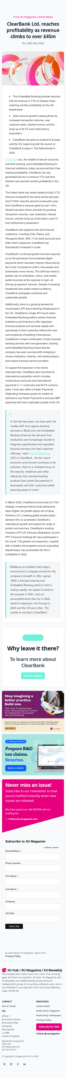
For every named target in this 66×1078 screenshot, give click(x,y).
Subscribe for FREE (49, 1026)
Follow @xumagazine (48, 1033)
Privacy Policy (43, 1020)
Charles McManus (39, 453)
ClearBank (11, 159)
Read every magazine (48, 1011)
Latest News (43, 1006)
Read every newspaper (48, 1015)
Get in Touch (9, 1006)
